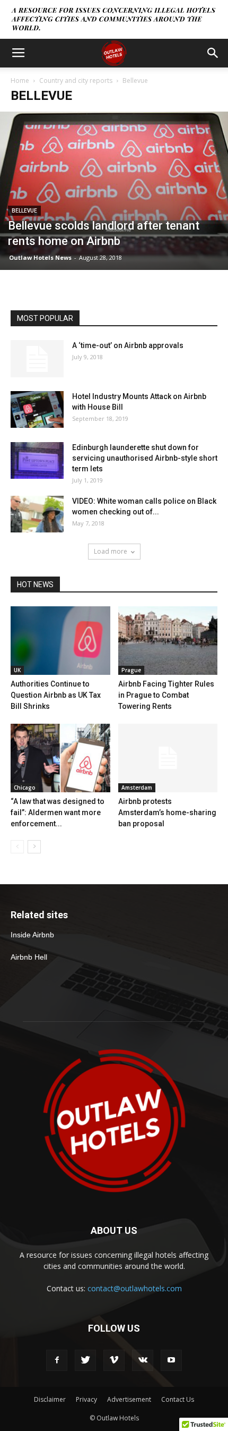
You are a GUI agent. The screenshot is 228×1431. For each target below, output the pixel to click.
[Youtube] (171, 1360)
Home (20, 80)
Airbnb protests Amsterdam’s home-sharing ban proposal (167, 812)
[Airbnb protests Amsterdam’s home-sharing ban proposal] (168, 758)
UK (17, 670)
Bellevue (24, 211)
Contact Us (177, 1399)
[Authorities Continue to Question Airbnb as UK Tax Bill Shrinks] (60, 640)
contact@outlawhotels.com (134, 1288)
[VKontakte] (142, 1360)
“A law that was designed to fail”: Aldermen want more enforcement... (57, 812)
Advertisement (129, 1399)
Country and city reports (75, 80)
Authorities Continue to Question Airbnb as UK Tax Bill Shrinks (56, 695)
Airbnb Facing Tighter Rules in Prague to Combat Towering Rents (166, 695)
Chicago (25, 787)
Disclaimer (50, 1399)
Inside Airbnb (32, 934)
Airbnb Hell (29, 957)
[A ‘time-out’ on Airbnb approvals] (37, 358)
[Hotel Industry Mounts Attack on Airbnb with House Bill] (37, 409)
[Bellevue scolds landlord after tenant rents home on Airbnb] (114, 191)
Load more (110, 551)
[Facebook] (56, 1360)
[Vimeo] (114, 1360)
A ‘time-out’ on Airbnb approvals (127, 345)
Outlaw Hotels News (40, 257)
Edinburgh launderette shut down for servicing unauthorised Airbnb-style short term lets (144, 458)
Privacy (86, 1399)
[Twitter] (85, 1360)
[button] (213, 53)
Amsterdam (136, 787)
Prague (131, 670)
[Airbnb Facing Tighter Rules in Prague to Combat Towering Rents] (168, 640)
